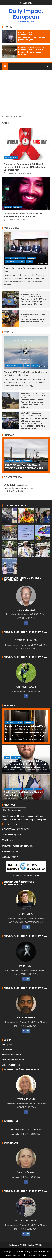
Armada (10, 461)
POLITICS (17, 789)
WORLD (40, 49)
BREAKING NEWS (11, 157)
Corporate (36, 414)
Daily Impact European (26, 14)
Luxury (21, 32)
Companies (25, 414)
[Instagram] (28, 927)
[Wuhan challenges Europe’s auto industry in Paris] (26, 248)
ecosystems (26, 395)
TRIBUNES (29, 722)
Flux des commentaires (13, 1059)
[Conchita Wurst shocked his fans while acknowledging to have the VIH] (26, 193)
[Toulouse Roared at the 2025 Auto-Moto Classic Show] (10, 318)
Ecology (31, 258)
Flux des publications (12, 1054)
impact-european (29, 815)
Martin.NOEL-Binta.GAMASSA (32, 729)
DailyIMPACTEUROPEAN (14, 819)
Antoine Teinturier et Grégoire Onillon (33, 770)
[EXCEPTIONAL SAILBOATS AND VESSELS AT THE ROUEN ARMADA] (26, 455)
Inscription (7, 1044)
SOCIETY (17, 207)
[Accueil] (5, 66)
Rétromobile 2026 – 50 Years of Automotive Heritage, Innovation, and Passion (33, 301)
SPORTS (22, 1245)
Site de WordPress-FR (12, 1065)
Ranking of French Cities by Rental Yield (25, 726)
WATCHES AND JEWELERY (26, 34)
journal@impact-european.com (19, 488)
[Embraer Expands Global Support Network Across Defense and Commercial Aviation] (10, 400)
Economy (22, 47)
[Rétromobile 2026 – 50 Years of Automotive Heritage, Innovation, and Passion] (10, 299)
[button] (11, 66)
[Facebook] (26, 623)
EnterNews (27, 1255)
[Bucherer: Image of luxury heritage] (9, 51)
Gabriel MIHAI (26, 173)
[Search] (47, 66)
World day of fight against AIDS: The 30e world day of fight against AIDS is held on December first (24, 167)
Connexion (7, 1049)
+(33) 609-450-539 (14, 491)
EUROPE (31, 47)
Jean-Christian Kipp (26, 798)
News (29, 32)
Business (13, 1245)
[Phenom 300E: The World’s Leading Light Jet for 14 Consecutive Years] (26, 352)
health (31, 1245)
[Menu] (11, 66)
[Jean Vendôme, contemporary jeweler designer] (9, 36)
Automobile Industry (16, 258)
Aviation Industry (14, 365)
